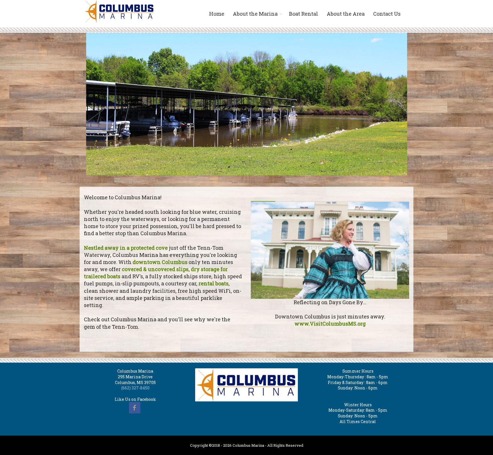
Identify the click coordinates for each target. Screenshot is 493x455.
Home (216, 13)
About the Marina (255, 13)
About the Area (346, 13)
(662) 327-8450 (135, 388)
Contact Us (387, 13)
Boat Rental (303, 13)
